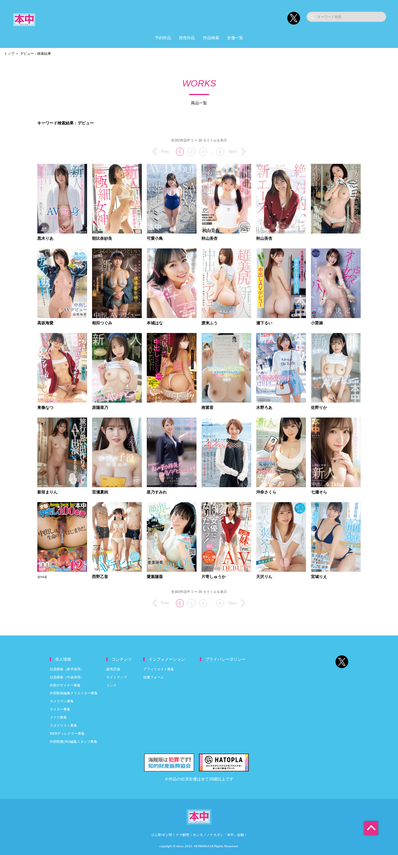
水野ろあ (264, 408)
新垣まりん (47, 492)
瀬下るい (264, 323)
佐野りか (319, 408)
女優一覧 (235, 37)
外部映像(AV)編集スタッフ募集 (73, 741)
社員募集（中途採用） (67, 677)
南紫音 (207, 408)
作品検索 (211, 37)
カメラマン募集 (62, 701)
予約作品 (163, 37)
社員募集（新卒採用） (67, 669)
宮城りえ (319, 577)
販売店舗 (113, 669)
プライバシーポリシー (225, 659)
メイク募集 (58, 717)
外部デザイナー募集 (65, 685)
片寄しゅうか (213, 577)
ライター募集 (60, 709)
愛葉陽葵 (155, 577)
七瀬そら (319, 492)
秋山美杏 (209, 239)
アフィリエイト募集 (158, 669)
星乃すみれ (157, 492)
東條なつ (45, 408)
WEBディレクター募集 (67, 733)
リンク (111, 685)
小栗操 (317, 323)
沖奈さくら (266, 492)
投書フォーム (153, 677)
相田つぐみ (102, 323)
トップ (9, 53)
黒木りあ (45, 239)
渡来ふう (209, 323)
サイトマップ (116, 677)
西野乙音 (100, 577)
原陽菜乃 (100, 408)
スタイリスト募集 (63, 725)
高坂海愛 (45, 323)
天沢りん (264, 577)
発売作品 (187, 37)
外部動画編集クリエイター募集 (74, 693)
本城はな (155, 323)
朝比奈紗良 (102, 239)
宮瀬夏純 (100, 492)
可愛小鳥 (155, 239)
